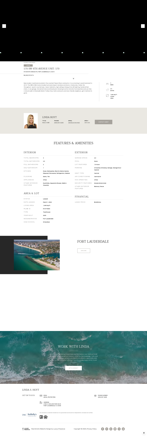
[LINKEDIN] (110, 428)
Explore (83, 250)
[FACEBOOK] (102, 428)
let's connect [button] (73, 368)
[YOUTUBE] (115, 428)
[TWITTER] (119, 428)
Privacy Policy (92, 429)
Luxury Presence (59, 429)
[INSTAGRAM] (106, 428)
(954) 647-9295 (59, 122)
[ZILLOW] (123, 428)
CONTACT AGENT (103, 122)
